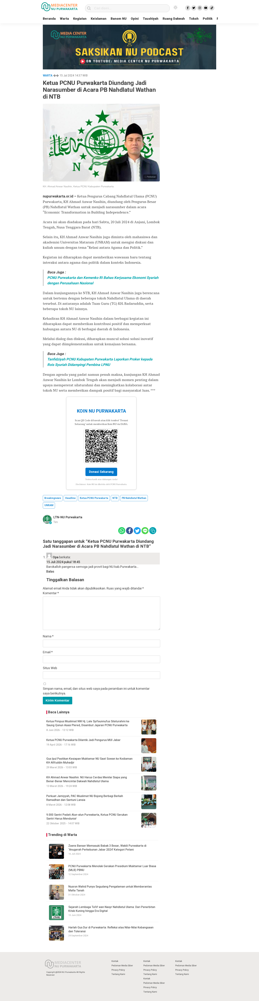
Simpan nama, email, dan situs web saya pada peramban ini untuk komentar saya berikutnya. (96, 691)
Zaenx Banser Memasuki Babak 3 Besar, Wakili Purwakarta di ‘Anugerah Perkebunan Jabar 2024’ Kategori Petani (107, 848)
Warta (64, 18)
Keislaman (98, 18)
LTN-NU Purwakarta (67, 517)
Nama (48, 636)
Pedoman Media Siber (122, 965)
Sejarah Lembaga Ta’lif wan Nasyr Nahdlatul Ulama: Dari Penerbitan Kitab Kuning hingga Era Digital (111, 909)
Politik (207, 18)
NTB (115, 498)
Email (48, 652)
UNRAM (48, 505)
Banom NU (119, 18)
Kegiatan (80, 18)
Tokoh (194, 18)
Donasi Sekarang (101, 471)
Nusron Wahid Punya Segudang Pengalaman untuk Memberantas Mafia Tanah (110, 889)
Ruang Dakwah (174, 18)
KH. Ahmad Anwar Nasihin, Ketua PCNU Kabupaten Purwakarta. (78, 186)
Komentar (51, 593)
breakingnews (52, 498)
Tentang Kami (118, 974)
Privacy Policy (118, 970)
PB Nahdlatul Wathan (134, 498)
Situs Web (50, 668)
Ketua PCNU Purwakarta (94, 498)
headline (70, 498)
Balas (50, 571)
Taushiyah (150, 18)
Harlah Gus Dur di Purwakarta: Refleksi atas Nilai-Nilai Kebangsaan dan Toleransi (110, 929)
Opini (135, 18)
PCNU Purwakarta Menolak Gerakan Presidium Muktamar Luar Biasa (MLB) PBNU (112, 868)
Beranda (49, 18)
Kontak (115, 961)
